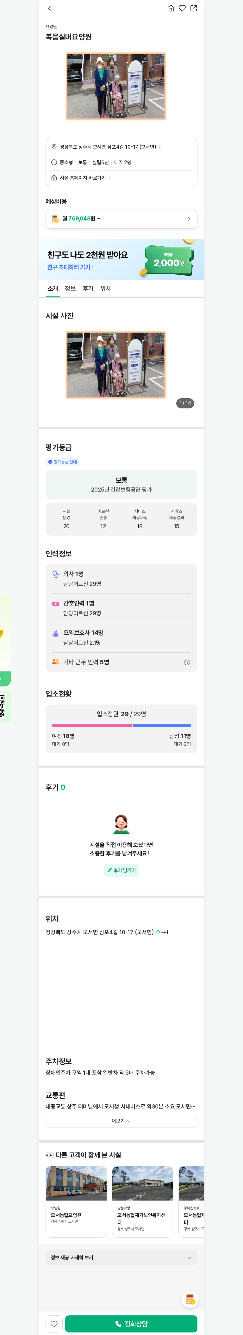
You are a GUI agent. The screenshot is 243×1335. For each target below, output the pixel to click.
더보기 (118, 1121)
